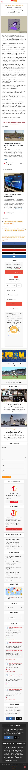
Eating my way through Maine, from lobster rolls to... (13, 562)
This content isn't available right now (14, 650)
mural (10, 239)
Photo (9, 637)
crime (9, 236)
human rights (14, 237)
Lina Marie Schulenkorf (21, 435)
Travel (14, 429)
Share (14, 639)
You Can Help (14, 529)
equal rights (14, 236)
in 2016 (18, 268)
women (17, 239)
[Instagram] (17, 718)
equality (19, 236)
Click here (14, 597)
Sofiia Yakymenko (21, 407)
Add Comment (14, 14)
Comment (4, 447)
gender (9, 237)
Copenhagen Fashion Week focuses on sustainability (12, 573)
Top (22, 5)
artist (6, 236)
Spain (14, 239)
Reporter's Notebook (16, 5)
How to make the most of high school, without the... (13, 578)
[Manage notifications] (25, 767)
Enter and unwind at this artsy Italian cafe (14, 405)
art (3, 236)
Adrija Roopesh (9, 569)
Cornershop (14, 766)
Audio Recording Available (7, 428)
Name (3, 459)
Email (3, 465)
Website (3, 470)
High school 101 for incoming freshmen (13, 567)
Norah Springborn (10, 580)
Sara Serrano (21, 14)
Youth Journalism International (15, 627)
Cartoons (9, 5)
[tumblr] (13, 718)
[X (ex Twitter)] (20, 718)
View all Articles (14, 501)
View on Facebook (9, 639)
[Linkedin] (10, 718)
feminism (5, 237)
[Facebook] (7, 718)
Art (5, 5)
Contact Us (14, 768)
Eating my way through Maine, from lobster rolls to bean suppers (14, 432)
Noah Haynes (9, 574)
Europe (23, 236)
